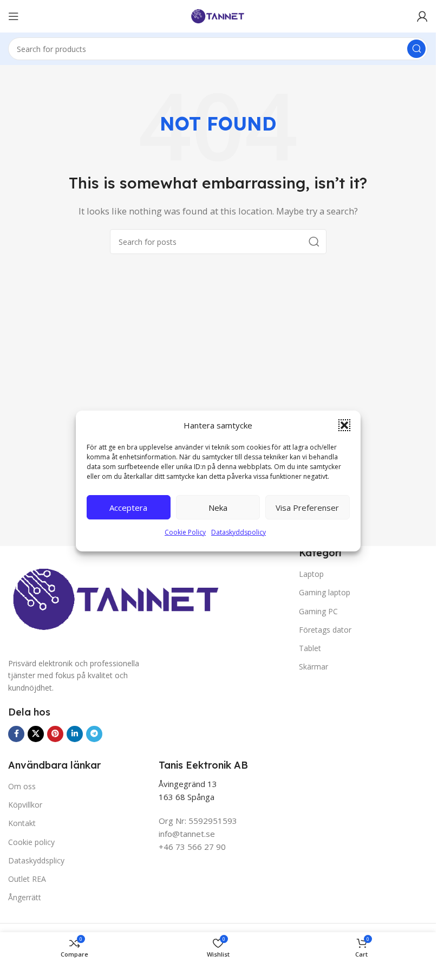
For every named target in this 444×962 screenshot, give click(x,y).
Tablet (310, 648)
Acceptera (128, 507)
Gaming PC (318, 611)
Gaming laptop (324, 592)
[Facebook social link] (16, 734)
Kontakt (22, 823)
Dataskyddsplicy (36, 860)
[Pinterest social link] (55, 734)
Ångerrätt (24, 897)
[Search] (416, 49)
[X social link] (36, 734)
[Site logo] (218, 15)
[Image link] (116, 601)
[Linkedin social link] (75, 734)
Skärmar (313, 666)
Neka (217, 507)
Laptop (311, 574)
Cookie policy (31, 842)
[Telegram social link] (94, 734)
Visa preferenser (307, 507)
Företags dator (325, 630)
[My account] (422, 16)
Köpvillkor (25, 805)
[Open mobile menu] (13, 16)
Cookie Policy (185, 532)
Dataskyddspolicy (238, 532)
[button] (344, 425)
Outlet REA (27, 879)
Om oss (22, 786)
